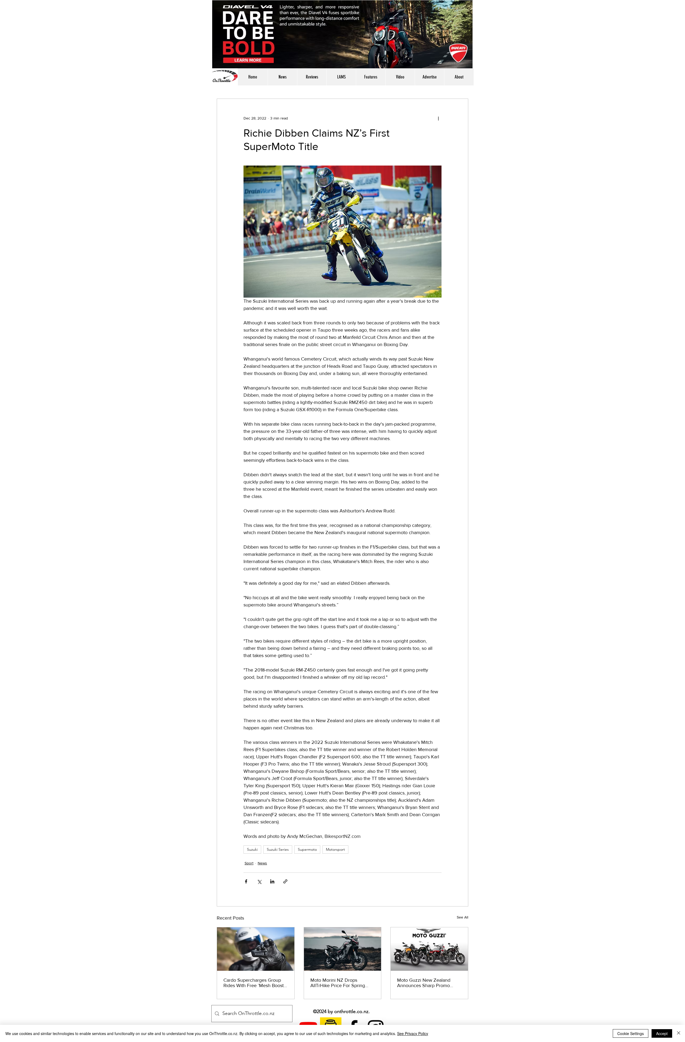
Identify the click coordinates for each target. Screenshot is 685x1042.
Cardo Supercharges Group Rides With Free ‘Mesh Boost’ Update (254, 982)
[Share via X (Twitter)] (259, 881)
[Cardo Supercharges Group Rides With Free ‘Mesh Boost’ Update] (255, 949)
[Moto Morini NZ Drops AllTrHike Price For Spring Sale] (342, 949)
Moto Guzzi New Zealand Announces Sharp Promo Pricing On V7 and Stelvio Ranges (424, 982)
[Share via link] (285, 881)
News (262, 863)
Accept (662, 1033)
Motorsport (335, 849)
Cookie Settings (630, 1033)
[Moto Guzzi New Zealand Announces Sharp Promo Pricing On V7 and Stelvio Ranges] (429, 949)
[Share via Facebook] (246, 881)
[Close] (678, 1033)
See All (462, 917)
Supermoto (307, 849)
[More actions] (438, 118)
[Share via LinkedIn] (272, 881)
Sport (249, 863)
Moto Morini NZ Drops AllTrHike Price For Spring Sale (337, 982)
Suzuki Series (278, 849)
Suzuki (252, 849)
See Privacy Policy (412, 1033)
